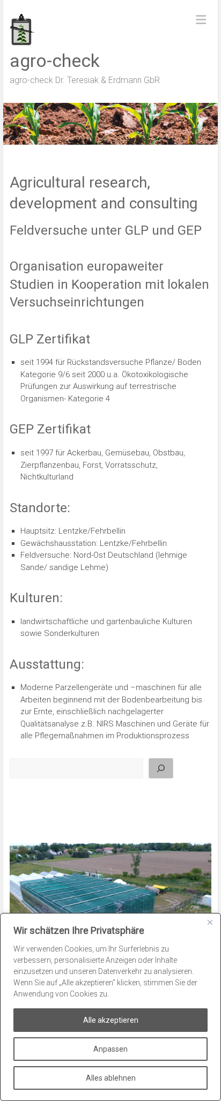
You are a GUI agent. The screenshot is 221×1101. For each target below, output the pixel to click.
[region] (110, 1007)
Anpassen (110, 1049)
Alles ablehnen (111, 1078)
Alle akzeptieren (110, 1020)
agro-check (55, 60)
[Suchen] (161, 768)
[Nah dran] (209, 922)
